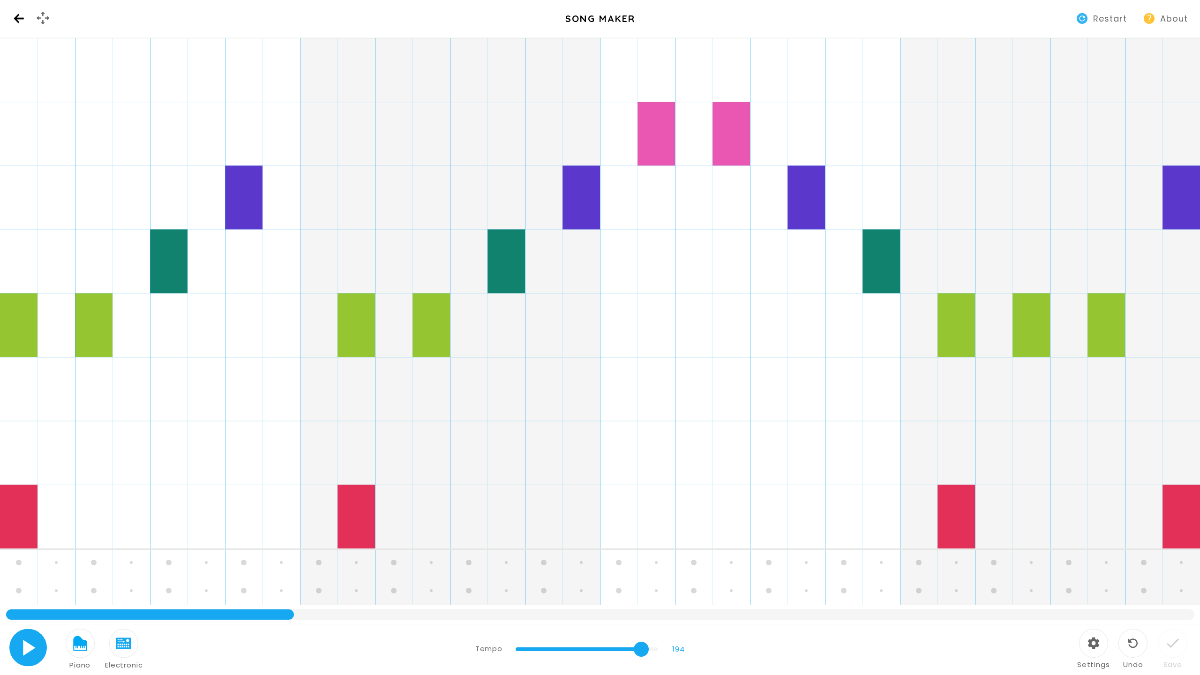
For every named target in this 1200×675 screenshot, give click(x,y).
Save (1172, 664)
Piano (79, 665)
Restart (1110, 18)
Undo (1133, 664)
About (1174, 18)
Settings (1093, 664)
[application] (600, 331)
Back (18, 19)
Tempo (488, 648)
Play (28, 647)
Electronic (123, 665)
